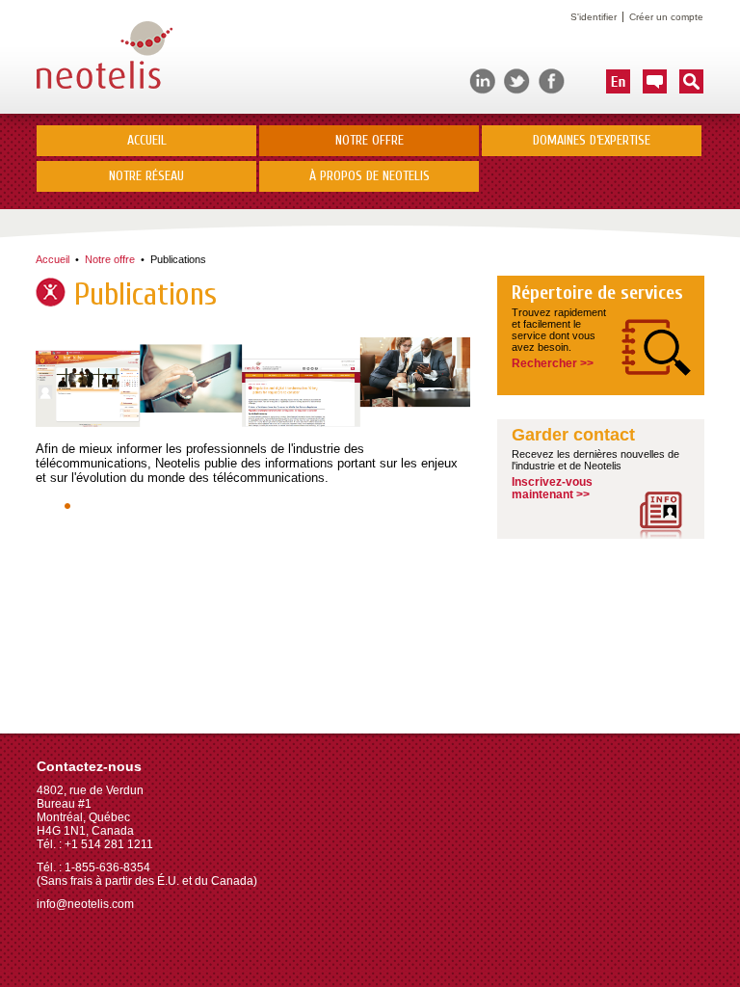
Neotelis (104, 56)
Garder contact (573, 435)
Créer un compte (666, 17)
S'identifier (593, 17)
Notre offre (110, 259)
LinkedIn (482, 81)
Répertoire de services (597, 293)
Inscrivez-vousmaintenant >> (552, 488)
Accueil (147, 140)
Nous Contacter (655, 81)
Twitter (517, 81)
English (618, 81)
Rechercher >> (553, 363)
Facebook (552, 81)
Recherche (691, 81)
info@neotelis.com (85, 904)
